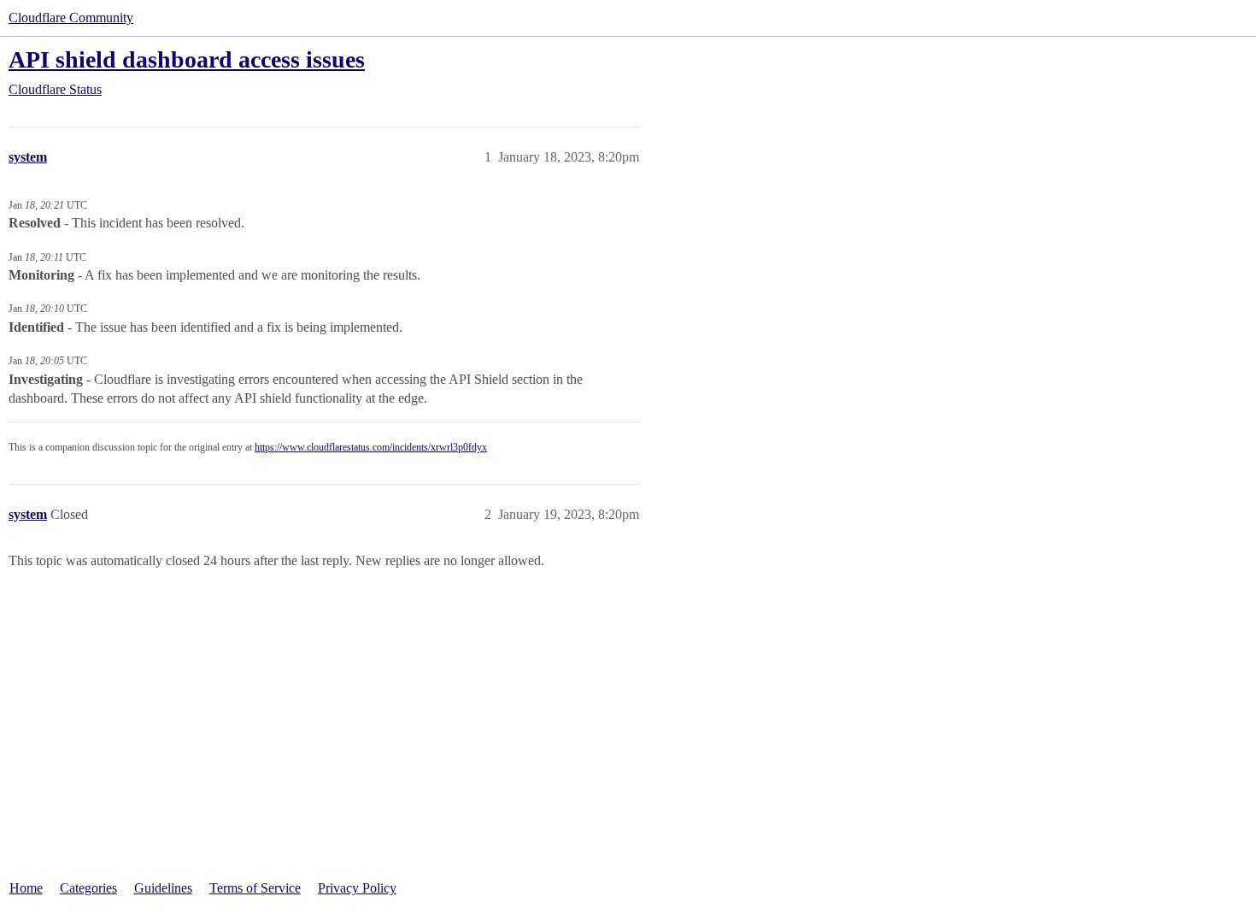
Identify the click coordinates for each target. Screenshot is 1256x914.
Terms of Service (255, 888)
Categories (88, 888)
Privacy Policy (357, 888)
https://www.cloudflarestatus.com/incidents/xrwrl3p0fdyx (371, 447)
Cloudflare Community (71, 17)
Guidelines (163, 888)
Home (26, 888)
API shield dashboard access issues (187, 59)
